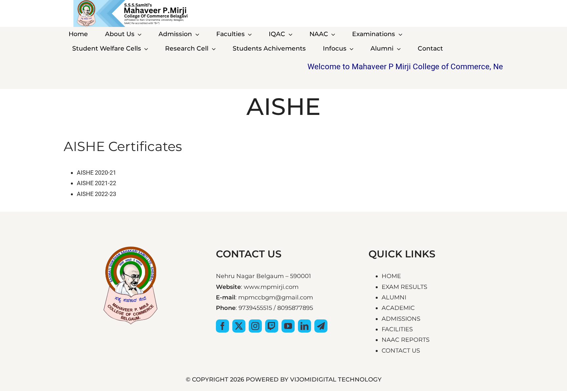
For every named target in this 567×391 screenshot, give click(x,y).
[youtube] (288, 326)
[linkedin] (304, 326)
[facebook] (222, 326)
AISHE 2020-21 (96, 172)
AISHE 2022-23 (96, 193)
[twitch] (271, 326)
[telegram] (320, 326)
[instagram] (255, 326)
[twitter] (238, 326)
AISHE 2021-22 (96, 183)
